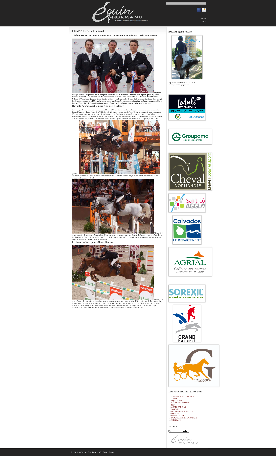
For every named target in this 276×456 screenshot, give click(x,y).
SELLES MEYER (177, 416)
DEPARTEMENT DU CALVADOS (183, 411)
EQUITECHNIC (177, 401)
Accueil (203, 18)
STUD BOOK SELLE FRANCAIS (183, 396)
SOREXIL (175, 409)
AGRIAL (174, 398)
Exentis (111, 452)
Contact (203, 21)
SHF (173, 405)
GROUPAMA (176, 420)
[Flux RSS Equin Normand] (204, 11)
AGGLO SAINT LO (178, 407)
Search (168, 3)
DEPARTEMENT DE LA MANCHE (184, 418)
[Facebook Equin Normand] (199, 11)
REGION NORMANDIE (180, 403)
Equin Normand (120, 12)
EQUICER (175, 414)
